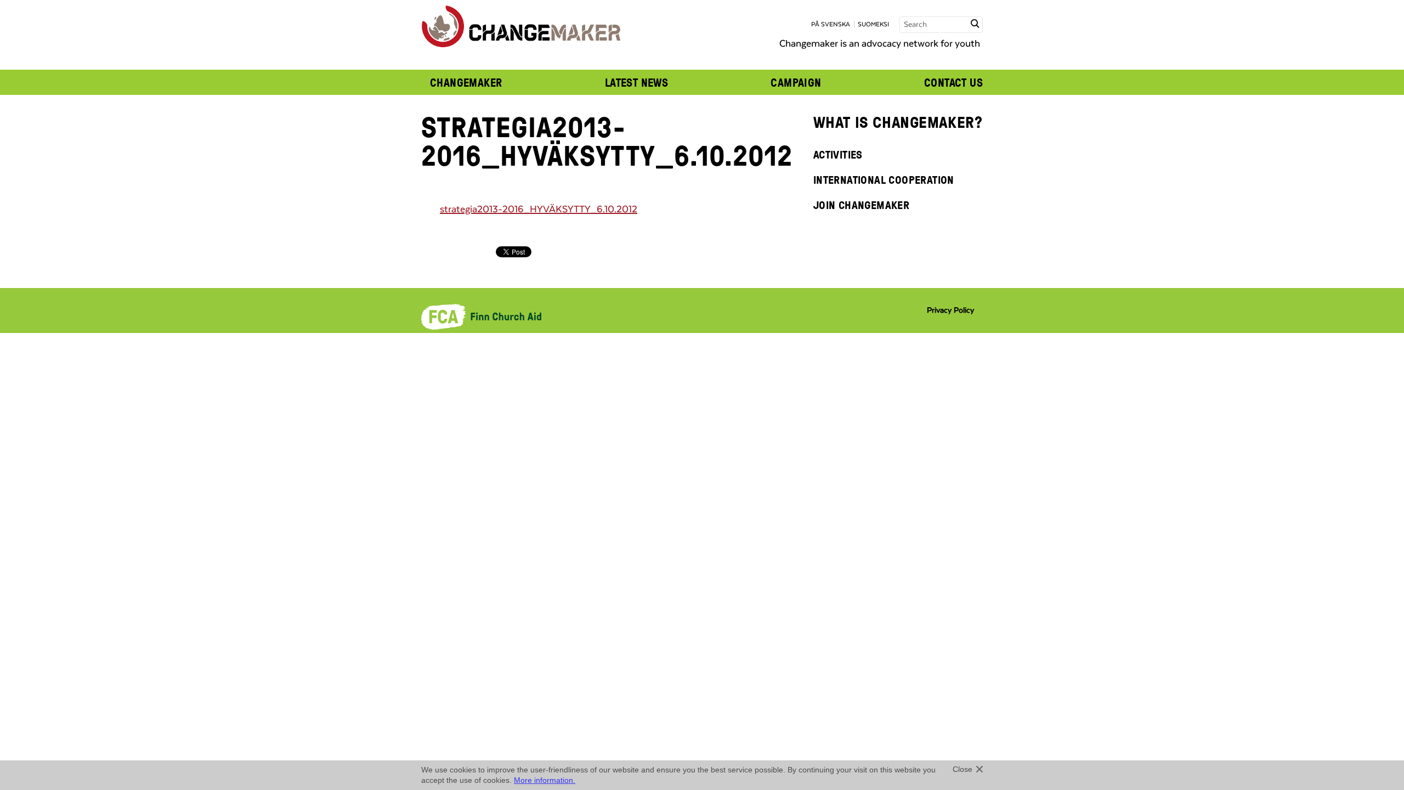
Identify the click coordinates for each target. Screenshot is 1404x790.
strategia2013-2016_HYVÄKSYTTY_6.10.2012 (538, 209)
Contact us (953, 82)
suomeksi (873, 24)
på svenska (830, 24)
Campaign (796, 82)
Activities (838, 154)
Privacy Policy (950, 310)
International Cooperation (883, 179)
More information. (544, 780)
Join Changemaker (861, 204)
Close (962, 769)
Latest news (637, 82)
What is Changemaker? (898, 122)
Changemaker (466, 82)
